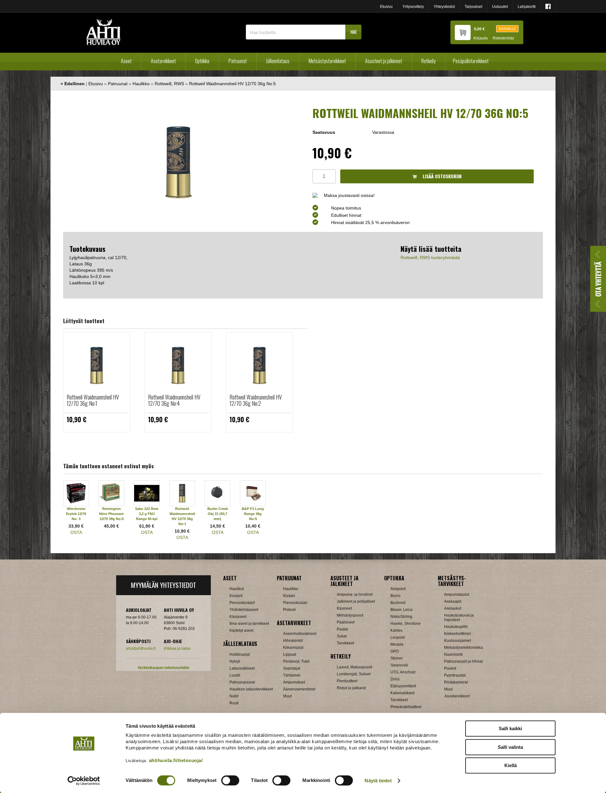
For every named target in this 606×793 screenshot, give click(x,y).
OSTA (76, 532)
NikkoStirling (401, 616)
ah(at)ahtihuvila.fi (141, 648)
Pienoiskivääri (295, 603)
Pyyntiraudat (455, 675)
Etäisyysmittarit (403, 686)
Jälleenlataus (277, 61)
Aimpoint (398, 589)
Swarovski (399, 665)
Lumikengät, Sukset (354, 674)
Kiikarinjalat (293, 647)
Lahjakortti (527, 6)
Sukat (342, 636)
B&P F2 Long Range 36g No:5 (253, 514)
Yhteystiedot (444, 6)
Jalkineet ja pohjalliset (356, 601)
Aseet (126, 61)
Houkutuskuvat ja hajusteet (459, 617)
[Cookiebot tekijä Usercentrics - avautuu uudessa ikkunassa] (83, 780)
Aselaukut (452, 608)
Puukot (450, 668)
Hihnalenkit (293, 640)
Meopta (396, 644)
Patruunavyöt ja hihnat (463, 661)
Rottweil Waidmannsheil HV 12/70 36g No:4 (174, 400)
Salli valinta (510, 747)
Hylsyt (234, 661)
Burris (395, 596)
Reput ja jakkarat (351, 688)
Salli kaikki (510, 728)
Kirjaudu (480, 38)
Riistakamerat (456, 682)
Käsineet (344, 608)
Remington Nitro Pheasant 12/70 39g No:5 (111, 514)
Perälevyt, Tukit (296, 661)
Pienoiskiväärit (242, 603)
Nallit (233, 696)
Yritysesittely (413, 6)
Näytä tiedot (378, 780)
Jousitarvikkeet (457, 696)
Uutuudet (500, 6)
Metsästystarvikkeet (327, 61)
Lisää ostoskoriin (441, 176)
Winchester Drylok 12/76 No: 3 (76, 514)
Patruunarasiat (242, 682)
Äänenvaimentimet (299, 689)
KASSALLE (507, 29)
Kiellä (510, 765)
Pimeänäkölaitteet (405, 707)
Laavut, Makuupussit (354, 667)
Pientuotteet (347, 681)
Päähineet (345, 622)
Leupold (397, 637)
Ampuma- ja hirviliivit (354, 594)
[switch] (230, 780)
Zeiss (395, 679)
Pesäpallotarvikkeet (471, 61)
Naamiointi (453, 654)
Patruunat (238, 61)
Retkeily (428, 61)
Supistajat (291, 668)
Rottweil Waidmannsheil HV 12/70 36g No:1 (93, 400)
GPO (394, 651)
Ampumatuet (294, 682)
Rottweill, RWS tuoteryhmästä (430, 257)
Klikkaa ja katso (177, 648)
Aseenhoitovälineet (299, 633)
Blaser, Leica (401, 609)
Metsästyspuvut (350, 615)
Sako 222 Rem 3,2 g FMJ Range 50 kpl (146, 514)
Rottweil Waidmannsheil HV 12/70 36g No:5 (232, 83)
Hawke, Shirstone (405, 623)
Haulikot (236, 589)
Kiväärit (235, 596)
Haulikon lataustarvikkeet (251, 689)
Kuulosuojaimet (457, 640)
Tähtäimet (291, 675)
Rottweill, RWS (169, 83)
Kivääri (289, 596)
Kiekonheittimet (457, 633)
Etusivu (386, 6)
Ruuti (234, 703)
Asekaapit (452, 601)
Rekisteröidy (503, 38)
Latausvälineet (242, 668)
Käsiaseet (238, 616)
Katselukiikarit (402, 693)
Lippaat (289, 654)
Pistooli (289, 609)
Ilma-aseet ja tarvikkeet (249, 623)
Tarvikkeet (345, 643)
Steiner (396, 658)
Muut (287, 696)
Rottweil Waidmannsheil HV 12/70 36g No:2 (255, 400)
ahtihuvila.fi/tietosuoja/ (176, 760)
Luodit (234, 675)
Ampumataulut (456, 594)
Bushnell (398, 603)
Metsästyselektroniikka (463, 647)
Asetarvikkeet (163, 61)
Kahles (396, 630)
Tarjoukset (473, 6)
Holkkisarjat (239, 654)
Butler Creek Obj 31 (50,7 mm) (217, 514)
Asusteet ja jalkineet (383, 61)
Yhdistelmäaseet (243, 609)
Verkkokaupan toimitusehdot (163, 668)
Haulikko (141, 83)
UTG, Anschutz (403, 672)
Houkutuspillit (455, 626)
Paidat (342, 629)
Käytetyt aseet (241, 630)
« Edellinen (73, 83)
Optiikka (202, 61)
